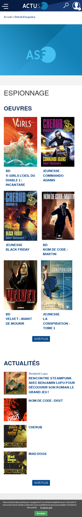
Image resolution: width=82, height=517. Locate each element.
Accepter (41, 513)
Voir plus (41, 338)
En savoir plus (46, 507)
